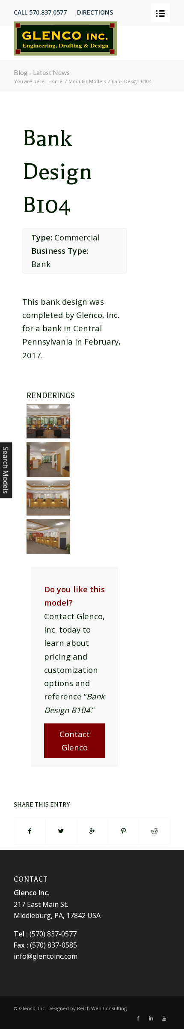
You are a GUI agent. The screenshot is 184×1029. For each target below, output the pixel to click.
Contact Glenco (74, 741)
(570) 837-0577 (53, 934)
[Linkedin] (151, 1018)
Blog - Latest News (42, 72)
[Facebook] (138, 1018)
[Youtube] (163, 1018)
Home (55, 81)
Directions (95, 12)
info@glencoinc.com (45, 956)
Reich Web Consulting (102, 1008)
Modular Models (87, 81)
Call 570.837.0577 (40, 12)
